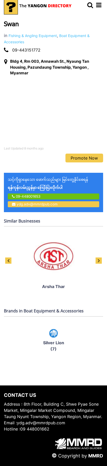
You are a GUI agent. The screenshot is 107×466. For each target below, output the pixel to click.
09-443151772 (26, 50)
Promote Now (84, 158)
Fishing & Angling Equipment (33, 35)
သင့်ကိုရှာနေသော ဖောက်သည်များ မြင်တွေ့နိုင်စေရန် (48, 183)
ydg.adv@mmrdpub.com (37, 204)
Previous (8, 260)
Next (99, 260)
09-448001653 (28, 196)
